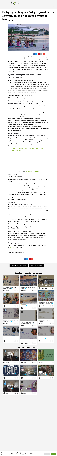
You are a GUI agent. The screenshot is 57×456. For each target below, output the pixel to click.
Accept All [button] (53, 453)
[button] (34, 54)
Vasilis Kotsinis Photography (32, 171)
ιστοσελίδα (12, 247)
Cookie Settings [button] (47, 453)
